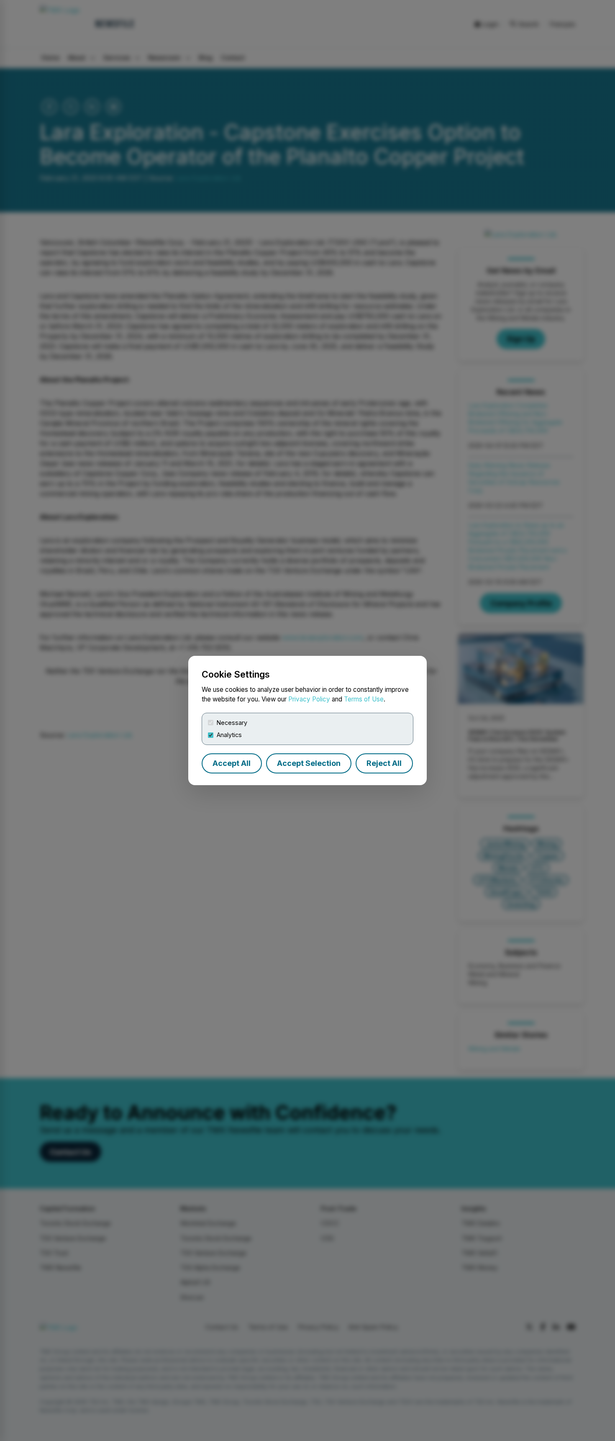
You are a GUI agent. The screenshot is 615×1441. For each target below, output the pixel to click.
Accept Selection (309, 763)
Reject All (384, 763)
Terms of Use (364, 699)
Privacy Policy (309, 699)
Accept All (232, 763)
